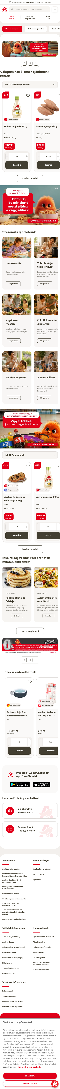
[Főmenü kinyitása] (55, 9)
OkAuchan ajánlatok (36, 29)
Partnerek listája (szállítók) (29, 1067)
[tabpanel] (30, 130)
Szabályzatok (38, 874)
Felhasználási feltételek (42, 947)
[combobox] (29, 9)
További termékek (30, 178)
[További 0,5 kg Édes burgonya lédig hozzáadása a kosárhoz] (58, 156)
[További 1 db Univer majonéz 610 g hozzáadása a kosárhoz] (26, 156)
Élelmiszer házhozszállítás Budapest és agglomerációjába (14, 875)
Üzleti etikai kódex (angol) (12, 958)
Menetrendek (38, 952)
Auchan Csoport (8, 942)
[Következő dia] (36, 63)
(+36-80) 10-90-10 (26, 831)
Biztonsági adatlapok (41, 969)
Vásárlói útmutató (9, 996)
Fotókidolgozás (39, 958)
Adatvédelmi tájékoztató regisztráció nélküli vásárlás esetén (13, 912)
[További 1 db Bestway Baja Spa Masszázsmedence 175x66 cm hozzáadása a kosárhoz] (29, 742)
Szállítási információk (11, 869)
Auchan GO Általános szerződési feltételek (41, 963)
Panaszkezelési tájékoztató (12, 1007)
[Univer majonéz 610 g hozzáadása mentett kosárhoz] (28, 95)
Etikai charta (7, 963)
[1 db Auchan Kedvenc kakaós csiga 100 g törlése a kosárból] (7, 527)
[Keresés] (12, 9)
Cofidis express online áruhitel (14, 899)
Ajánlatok (37, 880)
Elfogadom (30, 1076)
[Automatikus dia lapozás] (30, 63)
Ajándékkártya (39, 942)
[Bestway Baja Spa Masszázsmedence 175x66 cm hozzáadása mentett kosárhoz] (30, 681)
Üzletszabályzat (8, 973)
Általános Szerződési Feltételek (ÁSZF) (10, 904)
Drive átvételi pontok (10, 894)
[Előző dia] (24, 63)
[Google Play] (20, 784)
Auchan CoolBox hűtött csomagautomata (11, 881)
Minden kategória (12, 29)
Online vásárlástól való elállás (14, 919)
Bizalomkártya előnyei (42, 869)
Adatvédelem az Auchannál (13, 947)
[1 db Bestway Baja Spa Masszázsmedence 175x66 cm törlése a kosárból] (9, 742)
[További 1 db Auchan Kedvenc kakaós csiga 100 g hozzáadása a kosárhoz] (26, 527)
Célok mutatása (30, 1083)
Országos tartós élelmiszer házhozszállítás (13, 887)
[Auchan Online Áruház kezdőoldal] (4, 9)
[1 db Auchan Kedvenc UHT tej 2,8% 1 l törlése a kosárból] (41, 742)
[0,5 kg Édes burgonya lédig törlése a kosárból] (38, 156)
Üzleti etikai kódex (9, 952)
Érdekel (17, 616)
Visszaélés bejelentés (10, 968)
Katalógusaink (7, 991)
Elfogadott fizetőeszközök (12, 1001)
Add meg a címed (32, 2)
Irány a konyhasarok (30, 631)
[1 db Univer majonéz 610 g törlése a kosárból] (7, 156)
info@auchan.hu (25, 812)
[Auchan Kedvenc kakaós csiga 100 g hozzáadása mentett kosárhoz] (28, 466)
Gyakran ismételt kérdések (43, 937)
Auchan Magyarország (11, 937)
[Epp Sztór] (42, 784)
